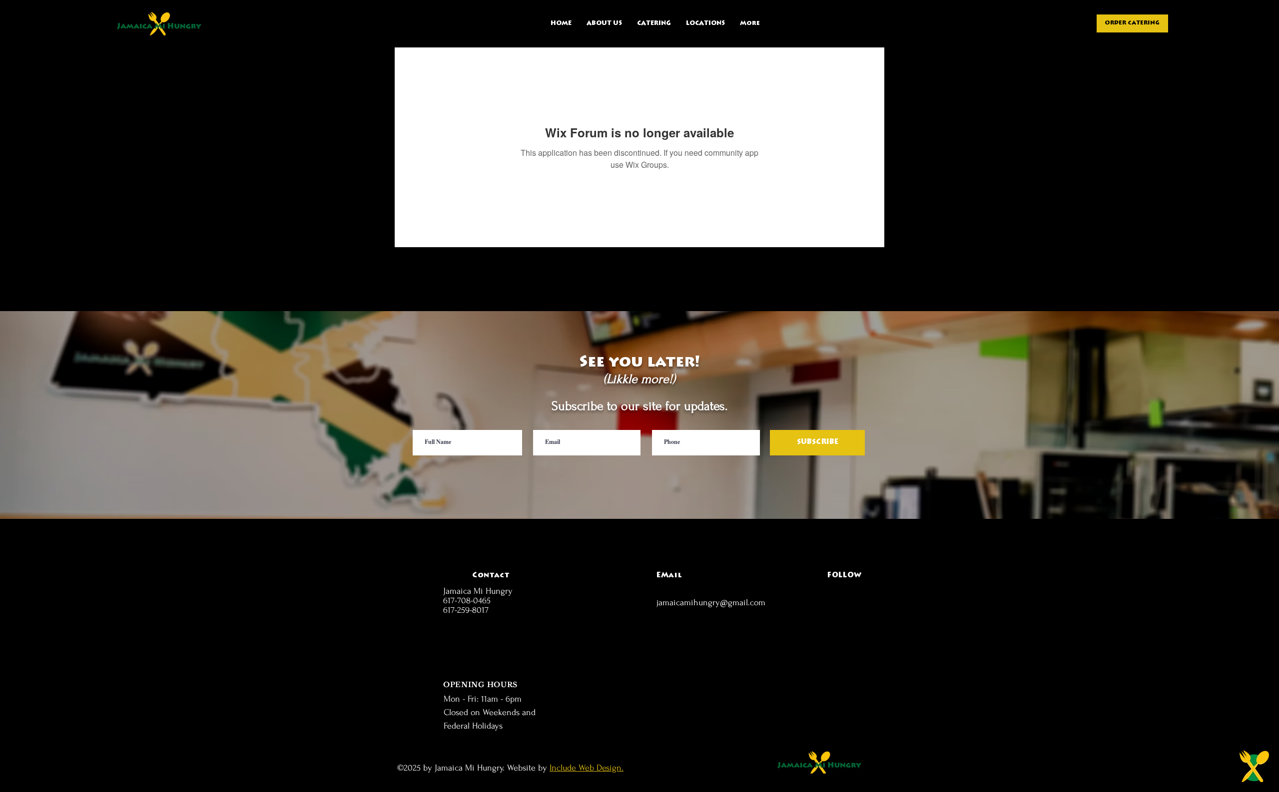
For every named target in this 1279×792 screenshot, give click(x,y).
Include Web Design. (587, 768)
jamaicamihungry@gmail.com (710, 602)
